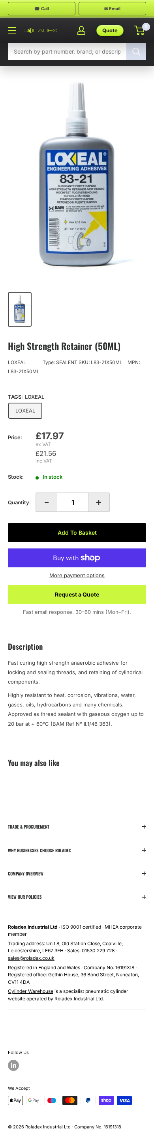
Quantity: (19, 502)
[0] (140, 30)
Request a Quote (77, 594)
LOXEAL (17, 362)
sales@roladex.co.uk (31, 958)
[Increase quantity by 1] (98, 502)
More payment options (77, 575)
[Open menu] (12, 30)
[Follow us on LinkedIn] (13, 1065)
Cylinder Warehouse (30, 991)
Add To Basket (77, 532)
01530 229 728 (98, 950)
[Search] (136, 51)
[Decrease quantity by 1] (46, 502)
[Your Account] (81, 30)
